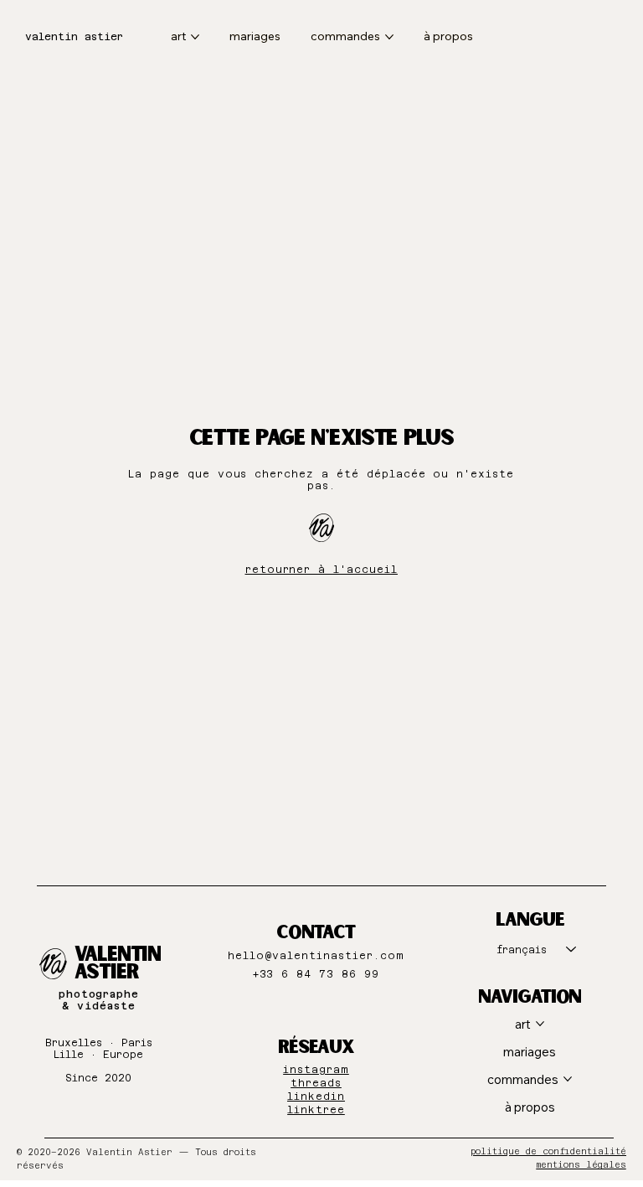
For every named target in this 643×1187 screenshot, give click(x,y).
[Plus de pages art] (195, 37)
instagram (316, 1070)
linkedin (316, 1096)
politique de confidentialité (548, 1151)
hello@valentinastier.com (316, 956)
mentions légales (581, 1164)
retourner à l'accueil (321, 569)
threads (316, 1083)
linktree (316, 1110)
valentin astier (74, 37)
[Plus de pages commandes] (389, 37)
